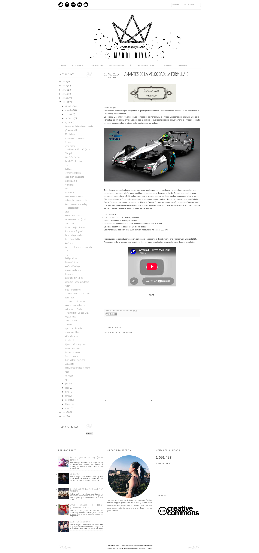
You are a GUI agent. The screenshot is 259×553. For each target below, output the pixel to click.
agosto (68, 123)
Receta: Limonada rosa (73, 290)
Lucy (66, 255)
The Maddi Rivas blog (129, 545)
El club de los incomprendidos (76, 201)
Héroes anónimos (71, 262)
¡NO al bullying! (70, 134)
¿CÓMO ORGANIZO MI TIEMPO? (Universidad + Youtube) (86, 506)
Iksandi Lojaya (146, 548)
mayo (67, 392)
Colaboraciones (96, 65)
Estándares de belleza (73, 173)
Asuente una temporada (74, 352)
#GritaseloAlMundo (72, 336)
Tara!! (67, 212)
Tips (66, 165)
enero (67, 408)
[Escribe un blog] (109, 314)
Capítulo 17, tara (71, 181)
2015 (65, 98)
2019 (65, 82)
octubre (68, 114)
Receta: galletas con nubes (75, 360)
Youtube (73, 4)
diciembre (69, 106)
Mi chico (68, 142)
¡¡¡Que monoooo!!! (71, 130)
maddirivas (125, 310)
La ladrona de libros (72, 333)
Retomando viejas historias (75, 228)
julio (67, 384)
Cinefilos (168, 65)
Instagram (85, 4)
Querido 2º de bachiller (73, 161)
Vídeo (67, 372)
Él (131, 65)
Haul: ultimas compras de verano (77, 368)
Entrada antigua (197, 400)
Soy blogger (69, 376)
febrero (68, 404)
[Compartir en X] (112, 314)
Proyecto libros (70, 317)
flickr (79, 4)
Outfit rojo (68, 169)
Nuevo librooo (69, 298)
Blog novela (77, 65)
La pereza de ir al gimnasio (75, 138)
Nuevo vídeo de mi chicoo (74, 278)
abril (67, 396)
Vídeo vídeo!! (69, 193)
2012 (65, 416)
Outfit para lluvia (71, 258)
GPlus (67, 4)
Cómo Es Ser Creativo (72, 157)
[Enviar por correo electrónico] (107, 314)
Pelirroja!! (68, 153)
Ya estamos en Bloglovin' (73, 231)
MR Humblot (69, 185)
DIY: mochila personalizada (75, 235)
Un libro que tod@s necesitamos (77, 294)
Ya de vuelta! (69, 325)
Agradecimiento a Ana (73, 270)
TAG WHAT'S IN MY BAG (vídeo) (75, 220)
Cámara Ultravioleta (72, 321)
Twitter (60, 4)
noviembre (69, 110)
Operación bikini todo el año (75, 306)
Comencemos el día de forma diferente (79, 126)
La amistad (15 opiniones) (80, 522)
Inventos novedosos (72, 348)
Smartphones (70, 224)
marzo (67, 400)
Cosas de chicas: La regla (74, 177)
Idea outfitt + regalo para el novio (77, 282)
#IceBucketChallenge (72, 266)
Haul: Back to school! (72, 216)
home (63, 65)
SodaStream (69, 243)
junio (67, 388)
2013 (65, 412)
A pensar (68, 380)
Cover (66, 189)
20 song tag (74, 474)
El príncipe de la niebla (73, 329)
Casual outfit (69, 340)
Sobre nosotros (116, 65)
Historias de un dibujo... (148, 65)
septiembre (69, 118)
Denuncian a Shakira (72, 239)
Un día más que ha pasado (75, 302)
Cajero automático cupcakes (75, 344)
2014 (65, 102)
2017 (65, 90)
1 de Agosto (69, 364)
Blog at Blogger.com (114, 548)
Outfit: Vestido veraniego (74, 197)
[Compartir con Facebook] (115, 314)
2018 (65, 86)
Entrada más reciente (106, 400)
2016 (65, 94)
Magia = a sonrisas (72, 356)
